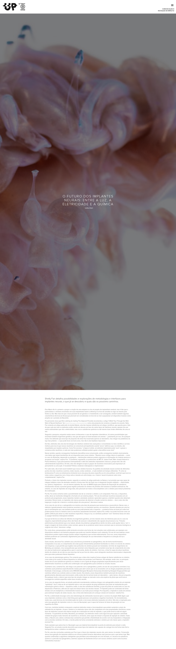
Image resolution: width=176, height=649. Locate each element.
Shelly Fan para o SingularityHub (76, 423)
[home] (11, 6)
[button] (171, 5)
